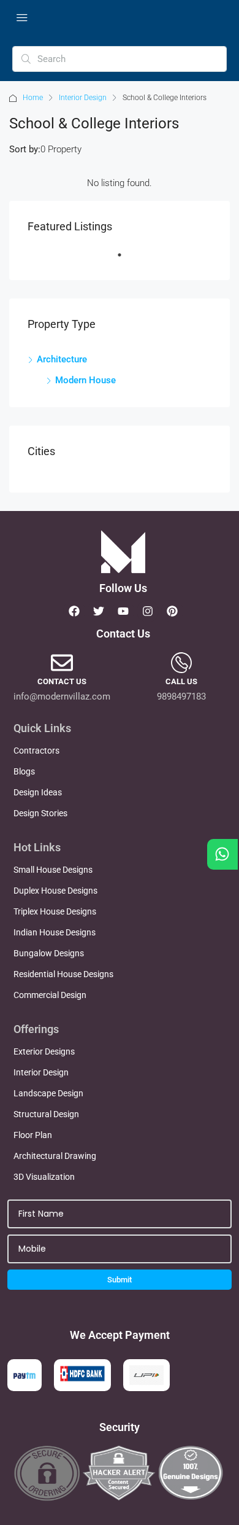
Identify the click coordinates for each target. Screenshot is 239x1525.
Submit (119, 1279)
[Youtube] (123, 611)
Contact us (61, 681)
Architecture (62, 359)
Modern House (85, 380)
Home (33, 97)
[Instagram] (148, 611)
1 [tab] (126, 260)
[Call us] (181, 663)
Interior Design (83, 97)
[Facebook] (74, 611)
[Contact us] (62, 663)
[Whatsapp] (222, 854)
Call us (181, 681)
